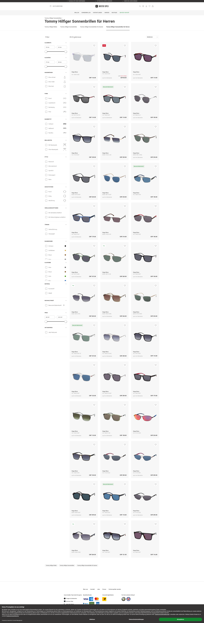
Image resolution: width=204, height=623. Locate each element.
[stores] (143, 6)
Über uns (85, 589)
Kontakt (92, 589)
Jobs (98, 589)
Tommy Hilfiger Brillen (51, 27)
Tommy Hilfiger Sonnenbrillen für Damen (91, 27)
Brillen (77, 12)
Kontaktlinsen (97, 12)
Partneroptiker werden (115, 589)
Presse (104, 589)
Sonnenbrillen (86, 12)
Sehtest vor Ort (124, 12)
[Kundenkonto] (146, 6)
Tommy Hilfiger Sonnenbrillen (53, 18)
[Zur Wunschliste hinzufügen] (94, 45)
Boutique (114, 12)
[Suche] (140, 6)
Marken (107, 12)
